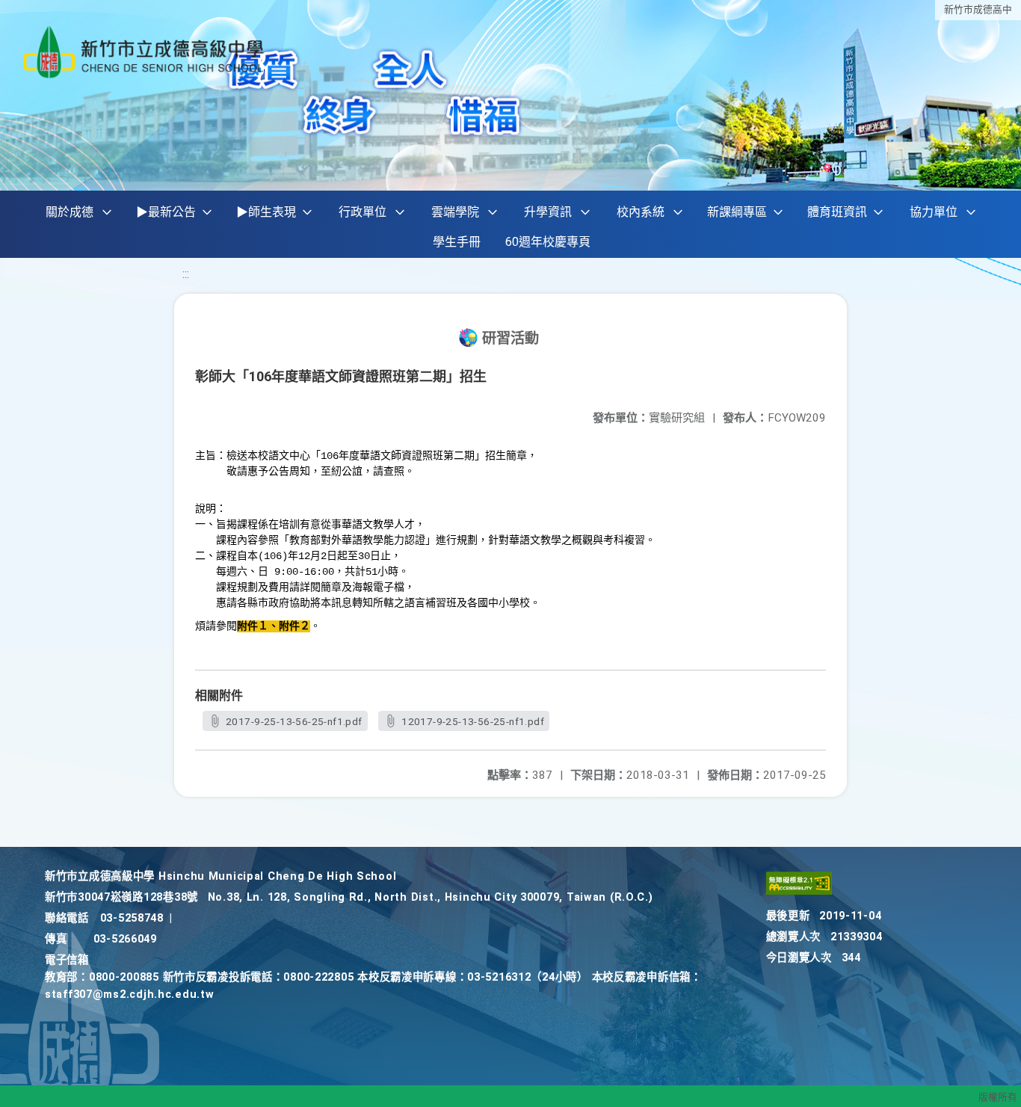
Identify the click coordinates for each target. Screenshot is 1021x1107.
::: (185, 274)
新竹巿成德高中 (978, 9)
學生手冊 (457, 242)
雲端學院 (455, 212)
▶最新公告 (166, 212)
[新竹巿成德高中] (143, 51)
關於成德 (69, 212)
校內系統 (640, 212)
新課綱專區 (737, 212)
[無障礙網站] (799, 891)
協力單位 (933, 212)
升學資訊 (548, 212)
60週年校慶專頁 (547, 242)
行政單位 (362, 212)
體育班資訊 (837, 212)
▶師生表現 (266, 212)
